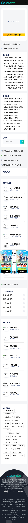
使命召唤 (7, 436)
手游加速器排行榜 (8, 303)
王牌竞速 (15, 442)
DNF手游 (7, 426)
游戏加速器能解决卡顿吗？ (11, 118)
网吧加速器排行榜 (8, 307)
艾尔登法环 (7, 439)
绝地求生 (13, 327)
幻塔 (6, 449)
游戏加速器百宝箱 (9, 410)
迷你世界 (15, 439)
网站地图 (18, 516)
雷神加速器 (14, 206)
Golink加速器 (15, 225)
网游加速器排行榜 (8, 299)
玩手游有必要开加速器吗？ (11, 112)
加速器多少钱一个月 (9, 414)
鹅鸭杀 (13, 426)
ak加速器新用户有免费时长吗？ (12, 104)
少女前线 (14, 452)
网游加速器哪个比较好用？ (11, 115)
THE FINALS (15, 383)
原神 (20, 436)
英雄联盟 (13, 346)
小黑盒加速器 (15, 244)
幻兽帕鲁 (13, 364)
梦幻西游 (21, 455)
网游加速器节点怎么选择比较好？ (13, 99)
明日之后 (7, 452)
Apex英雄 (14, 336)
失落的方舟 (7, 442)
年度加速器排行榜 (8, 311)
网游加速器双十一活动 (17, 423)
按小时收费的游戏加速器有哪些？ (13, 121)
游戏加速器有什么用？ (10, 129)
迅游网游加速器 (16, 197)
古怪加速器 (14, 253)
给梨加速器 (14, 272)
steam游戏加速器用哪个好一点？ (13, 123)
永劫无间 (20, 426)
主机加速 (18, 417)
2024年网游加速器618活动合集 (12, 433)
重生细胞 (14, 436)
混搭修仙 (7, 458)
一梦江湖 (12, 449)
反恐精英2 (14, 374)
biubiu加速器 (15, 188)
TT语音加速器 (15, 234)
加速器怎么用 (15, 420)
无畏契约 (13, 392)
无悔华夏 (21, 446)
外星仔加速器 (15, 216)
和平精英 (14, 455)
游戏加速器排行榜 (8, 295)
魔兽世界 (13, 355)
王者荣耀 (7, 455)
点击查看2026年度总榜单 (14, 35)
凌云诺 (18, 449)
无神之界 (7, 446)
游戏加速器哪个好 (9, 417)
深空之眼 (14, 446)
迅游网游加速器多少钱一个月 (12, 110)
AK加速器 (14, 262)
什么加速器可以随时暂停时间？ (12, 126)
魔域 (20, 452)
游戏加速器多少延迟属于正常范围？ (13, 107)
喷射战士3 (7, 420)
